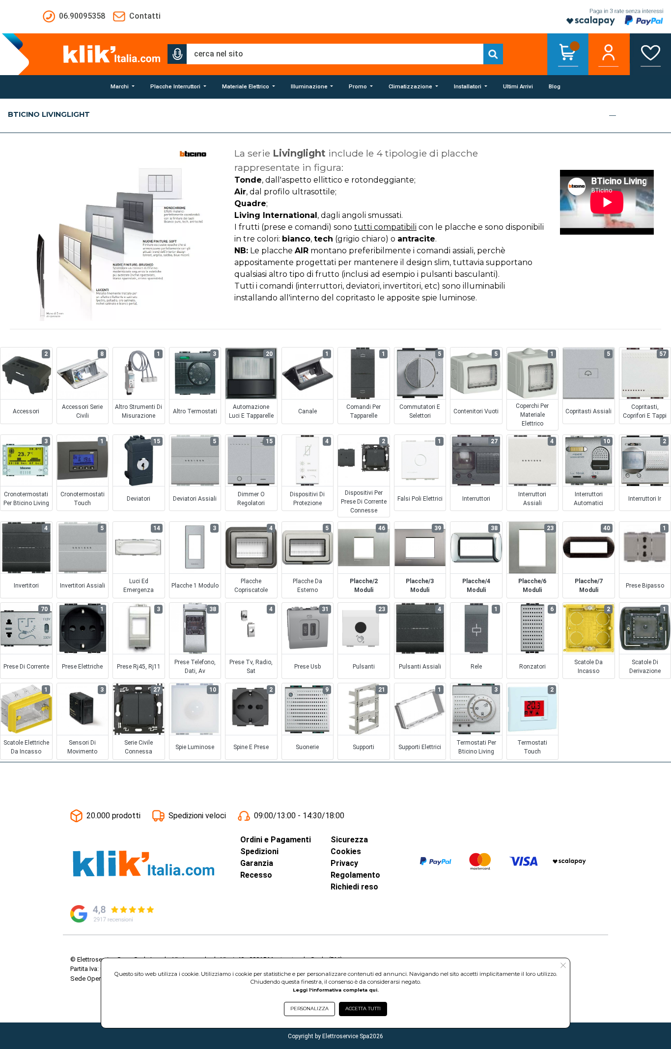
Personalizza (309, 1008)
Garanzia (256, 863)
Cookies (346, 851)
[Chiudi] (612, 115)
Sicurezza (349, 839)
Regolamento (355, 875)
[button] (177, 54)
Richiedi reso (354, 886)
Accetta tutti (363, 1008)
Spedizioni (259, 851)
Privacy (344, 863)
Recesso (256, 875)
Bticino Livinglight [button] (49, 114)
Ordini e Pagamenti (275, 839)
